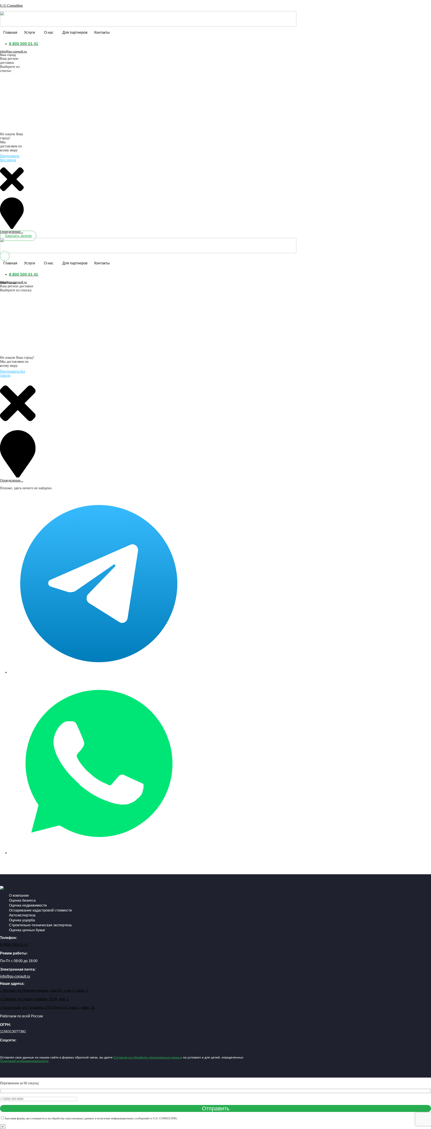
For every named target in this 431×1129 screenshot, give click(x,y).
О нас (48, 32)
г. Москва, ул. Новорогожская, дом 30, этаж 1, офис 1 (44, 990)
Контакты (102, 32)
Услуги (29, 32)
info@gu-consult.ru (13, 51)
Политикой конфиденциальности (24, 1061)
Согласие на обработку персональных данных (148, 1057)
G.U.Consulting (11, 5)
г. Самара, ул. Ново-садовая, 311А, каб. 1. (34, 999)
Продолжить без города (9, 158)
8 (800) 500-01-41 (14, 945)
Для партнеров (75, 32)
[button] (31, 32)
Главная (10, 32)
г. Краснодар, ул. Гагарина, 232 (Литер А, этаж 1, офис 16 (47, 1007)
